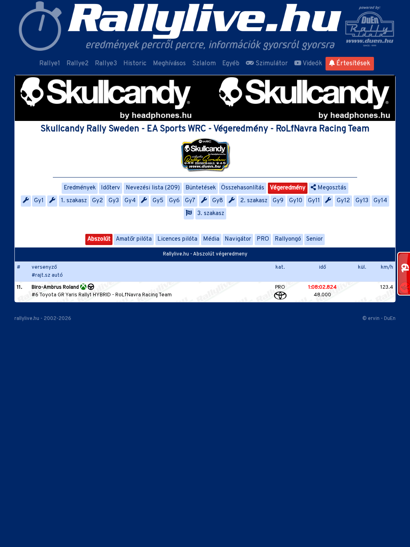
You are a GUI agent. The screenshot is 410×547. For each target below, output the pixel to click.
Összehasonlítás (242, 188)
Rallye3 (106, 64)
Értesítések (352, 64)
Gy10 (295, 201)
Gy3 (114, 201)
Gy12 (343, 201)
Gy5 (158, 201)
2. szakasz (253, 201)
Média (211, 239)
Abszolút (99, 239)
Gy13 (362, 201)
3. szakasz (210, 213)
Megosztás (331, 188)
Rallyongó (288, 239)
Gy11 (314, 201)
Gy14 (380, 201)
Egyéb (230, 64)
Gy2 (97, 201)
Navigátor (238, 239)
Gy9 (278, 201)
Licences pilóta (177, 239)
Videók (311, 64)
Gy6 (174, 201)
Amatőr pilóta (134, 239)
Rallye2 (77, 64)
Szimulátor (271, 64)
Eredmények (80, 188)
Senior (314, 239)
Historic (135, 64)
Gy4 (130, 201)
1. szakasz (74, 201)
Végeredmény (287, 188)
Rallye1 (49, 64)
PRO (263, 239)
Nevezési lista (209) (153, 188)
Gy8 (217, 201)
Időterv (110, 188)
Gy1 (39, 201)
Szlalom (204, 64)
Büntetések (200, 188)
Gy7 (190, 201)
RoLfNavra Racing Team (143, 295)
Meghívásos (169, 64)
